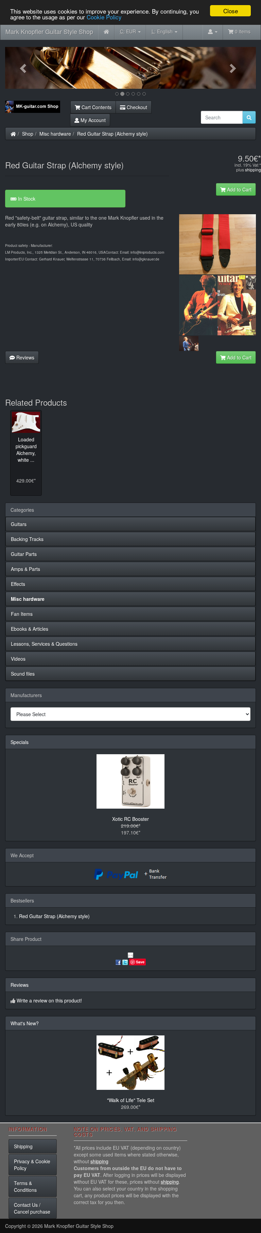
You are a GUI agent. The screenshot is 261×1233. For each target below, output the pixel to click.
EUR (128, 31)
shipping (253, 169)
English (163, 31)
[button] (24, 68)
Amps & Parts (25, 568)
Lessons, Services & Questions (44, 643)
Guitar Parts (24, 554)
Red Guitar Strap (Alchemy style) (112, 133)
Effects (18, 583)
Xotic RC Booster (130, 818)
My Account (92, 120)
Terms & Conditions (25, 1186)
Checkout (136, 107)
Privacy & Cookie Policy (32, 1164)
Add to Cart (238, 189)
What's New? (25, 1023)
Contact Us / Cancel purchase (32, 1208)
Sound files (23, 673)
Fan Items (22, 613)
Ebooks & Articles (29, 628)
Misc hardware (55, 133)
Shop (27, 133)
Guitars (19, 524)
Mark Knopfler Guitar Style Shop (49, 31)
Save (140, 961)
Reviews (24, 357)
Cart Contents (95, 107)
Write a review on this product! (49, 1000)
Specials (20, 742)
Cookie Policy (104, 17)
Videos (18, 658)
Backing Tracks (27, 539)
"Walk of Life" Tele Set (130, 1100)
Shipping (23, 1146)
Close (230, 10)
